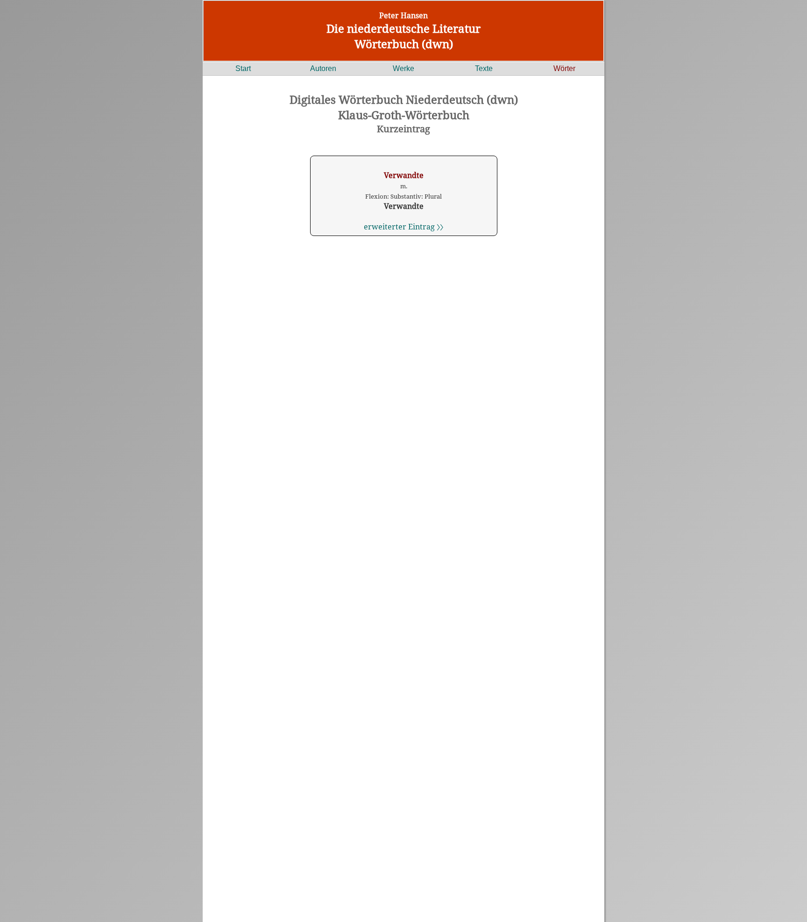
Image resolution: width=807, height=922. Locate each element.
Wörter (564, 68)
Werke (403, 68)
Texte (484, 68)
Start (243, 68)
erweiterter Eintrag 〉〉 (403, 227)
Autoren (323, 68)
